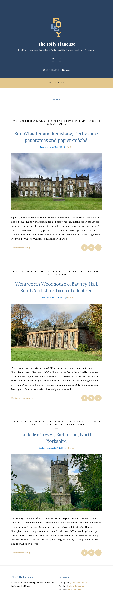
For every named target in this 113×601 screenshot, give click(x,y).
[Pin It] (98, 247)
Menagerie (92, 271)
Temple (61, 124)
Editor (70, 147)
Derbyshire (55, 121)
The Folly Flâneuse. (60, 70)
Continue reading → (22, 247)
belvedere (45, 422)
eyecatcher (71, 121)
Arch (16, 121)
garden (45, 271)
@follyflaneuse (74, 589)
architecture (28, 121)
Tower (80, 425)
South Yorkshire (56, 274)
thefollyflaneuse (77, 586)
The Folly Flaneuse (56, 44)
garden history (60, 271)
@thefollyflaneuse (78, 582)
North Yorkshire (54, 425)
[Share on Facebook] (84, 247)
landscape (78, 271)
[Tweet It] (91, 247)
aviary (42, 121)
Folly (82, 121)
